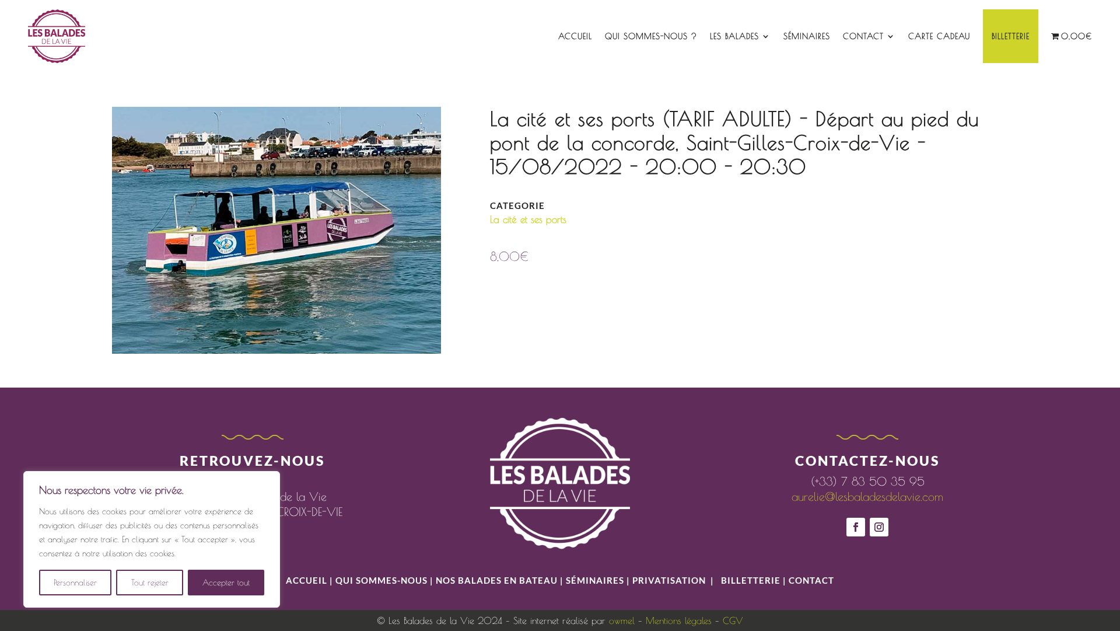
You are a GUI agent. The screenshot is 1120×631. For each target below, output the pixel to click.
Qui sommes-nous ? (651, 36)
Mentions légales (679, 620)
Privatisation (669, 580)
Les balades (734, 36)
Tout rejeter (150, 582)
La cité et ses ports (528, 219)
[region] (151, 539)
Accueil (575, 36)
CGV (733, 620)
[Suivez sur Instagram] (879, 527)
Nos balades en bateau (497, 580)
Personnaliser (75, 582)
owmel (622, 620)
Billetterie (1011, 36)
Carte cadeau (939, 36)
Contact (863, 36)
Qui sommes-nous (382, 580)
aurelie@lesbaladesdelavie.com (867, 496)
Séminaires (806, 36)
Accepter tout (226, 582)
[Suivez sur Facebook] (855, 527)
